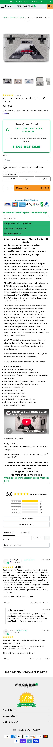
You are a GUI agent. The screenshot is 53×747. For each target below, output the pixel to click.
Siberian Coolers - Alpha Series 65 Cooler (18, 596)
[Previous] (4, 48)
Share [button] (8, 602)
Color (5, 155)
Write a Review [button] (28, 518)
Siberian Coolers (16, 18)
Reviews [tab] (7, 532)
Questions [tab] (23, 532)
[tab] (27, 218)
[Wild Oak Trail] (26, 6)
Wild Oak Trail (26, 730)
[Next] (49, 48)
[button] (44, 602)
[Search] (44, 6)
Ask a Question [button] (27, 524)
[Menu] (1, 6)
